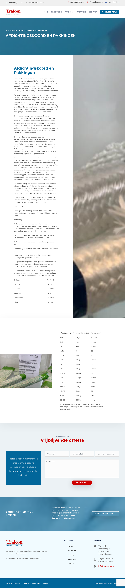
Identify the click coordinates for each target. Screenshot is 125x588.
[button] (109, 12)
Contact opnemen (104, 514)
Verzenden (81, 482)
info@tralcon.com (96, 2)
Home (45, 12)
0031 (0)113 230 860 (77, 2)
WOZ (104, 583)
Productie (56, 12)
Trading (69, 12)
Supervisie (80, 12)
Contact (93, 12)
